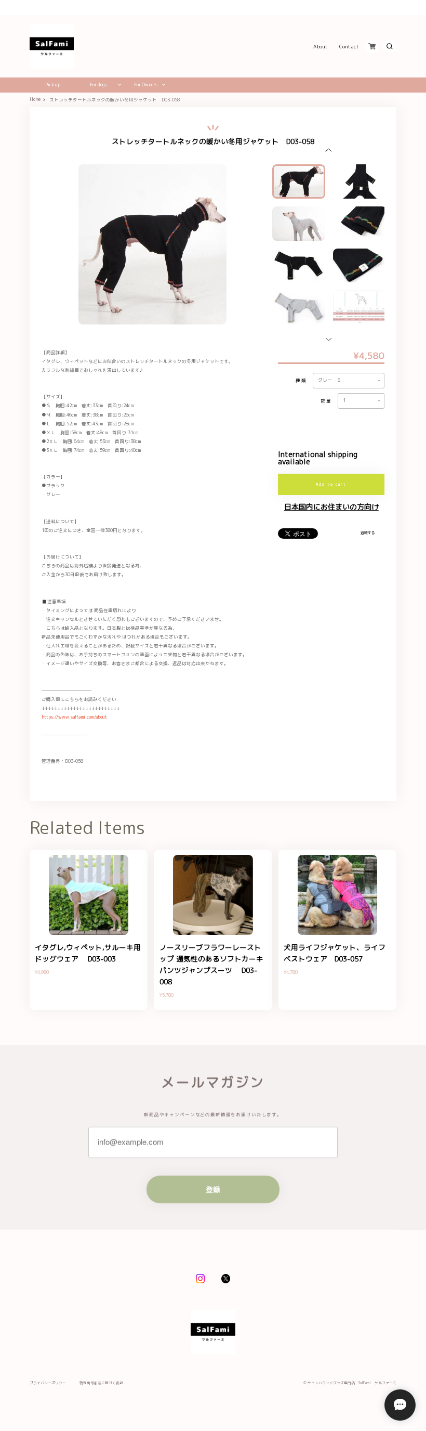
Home (35, 99)
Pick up (52, 85)
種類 (302, 381)
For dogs (98, 85)
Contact (349, 46)
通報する (368, 532)
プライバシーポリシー (48, 1383)
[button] (328, 150)
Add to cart (331, 484)
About (320, 46)
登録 (213, 1189)
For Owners (145, 85)
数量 (326, 401)
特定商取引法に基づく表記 (101, 1383)
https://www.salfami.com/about (74, 717)
